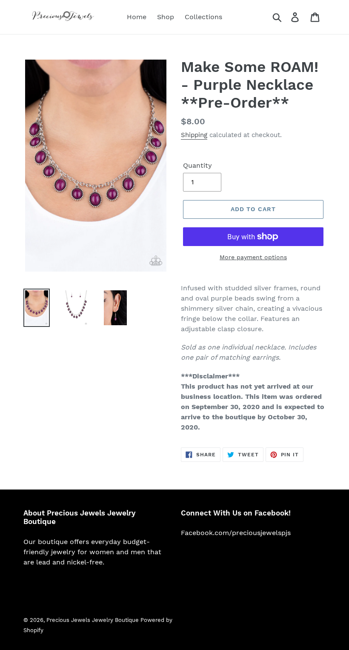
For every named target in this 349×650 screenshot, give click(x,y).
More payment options (253, 257)
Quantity (197, 165)
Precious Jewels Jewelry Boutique (93, 620)
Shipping (194, 135)
